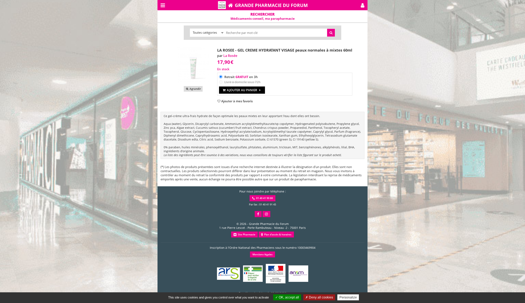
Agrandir (195, 89)
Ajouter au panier (242, 90)
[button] (362, 5)
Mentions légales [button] (262, 254)
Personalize (348, 297)
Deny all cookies (320, 297)
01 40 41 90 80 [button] (264, 198)
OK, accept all (288, 297)
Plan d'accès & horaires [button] (277, 234)
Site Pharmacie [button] (245, 234)
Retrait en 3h (241, 77)
